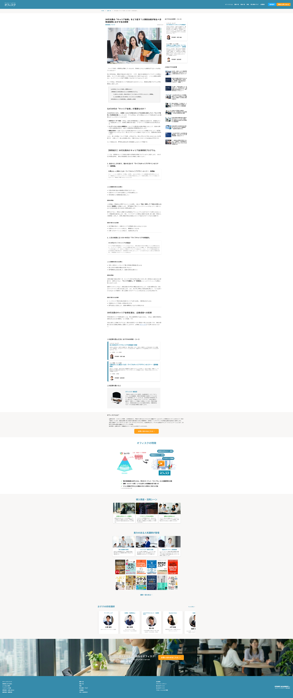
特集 (248, 4)
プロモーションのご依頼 (162, 690)
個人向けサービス (160, 686)
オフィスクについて (7, 681)
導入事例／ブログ (83, 688)
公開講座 (262, 4)
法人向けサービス (160, 688)
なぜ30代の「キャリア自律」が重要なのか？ (121, 89)
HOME (102, 10)
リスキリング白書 (6, 688)
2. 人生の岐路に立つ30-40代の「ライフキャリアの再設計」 (127, 96)
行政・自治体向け (83, 692)
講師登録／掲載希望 (7, 692)
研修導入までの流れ (7, 684)
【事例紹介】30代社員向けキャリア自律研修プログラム (124, 91)
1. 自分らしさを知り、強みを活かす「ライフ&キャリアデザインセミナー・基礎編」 (133, 94)
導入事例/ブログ (255, 4)
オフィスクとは (229, 4)
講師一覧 (236, 4)
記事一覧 (109, 10)
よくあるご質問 (6, 686)
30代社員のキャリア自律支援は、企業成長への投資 (123, 99)
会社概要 (158, 681)
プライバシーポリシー (161, 684)
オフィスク (143, 324)
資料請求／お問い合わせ (8, 690)
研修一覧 (243, 4)
